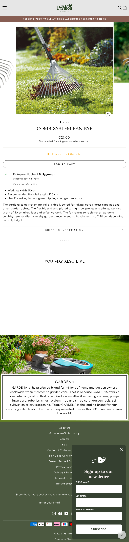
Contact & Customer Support (64, 450)
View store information (25, 184)
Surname (81, 496)
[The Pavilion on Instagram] (54, 513)
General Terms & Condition (64, 461)
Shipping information (64, 230)
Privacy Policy (64, 466)
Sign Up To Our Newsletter (64, 455)
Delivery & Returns (64, 472)
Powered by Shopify (64, 539)
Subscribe (98, 529)
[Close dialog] (121, 449)
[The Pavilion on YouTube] (66, 513)
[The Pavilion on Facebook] (60, 513)
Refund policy (64, 483)
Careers (64, 438)
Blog (64, 444)
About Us (64, 427)
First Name (82, 482)
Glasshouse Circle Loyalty (64, 433)
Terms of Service (64, 478)
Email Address (85, 509)
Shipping (59, 141)
